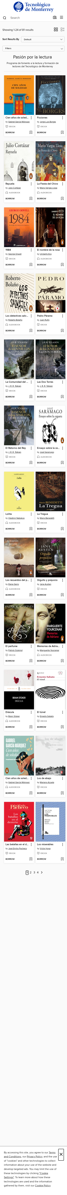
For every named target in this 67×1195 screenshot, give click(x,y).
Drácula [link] (10, 712)
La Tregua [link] (42, 514)
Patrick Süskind (15, 650)
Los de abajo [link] (44, 778)
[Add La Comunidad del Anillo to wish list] (31, 397)
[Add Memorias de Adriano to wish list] (62, 661)
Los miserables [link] (45, 844)
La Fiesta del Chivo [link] (47, 183)
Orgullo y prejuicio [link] (47, 580)
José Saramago (47, 452)
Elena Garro (13, 584)
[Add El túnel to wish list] (62, 727)
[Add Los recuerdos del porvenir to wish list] (31, 595)
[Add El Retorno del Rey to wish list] (31, 463)
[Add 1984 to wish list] (31, 265)
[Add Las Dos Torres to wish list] (62, 397)
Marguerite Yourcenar (49, 650)
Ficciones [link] (42, 117)
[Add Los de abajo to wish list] (62, 793)
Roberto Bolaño (15, 320)
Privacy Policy (34, 1156)
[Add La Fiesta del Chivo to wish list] (62, 199)
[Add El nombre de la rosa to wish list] (62, 265)
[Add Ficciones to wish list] (62, 133)
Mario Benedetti (47, 518)
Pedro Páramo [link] (45, 316)
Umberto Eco (46, 254)
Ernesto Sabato (47, 716)
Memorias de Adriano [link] (49, 646)
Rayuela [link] (10, 183)
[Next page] (42, 872)
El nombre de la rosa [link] (48, 250)
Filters (8, 48)
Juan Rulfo (44, 320)
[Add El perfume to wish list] (31, 661)
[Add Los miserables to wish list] (62, 859)
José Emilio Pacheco (17, 848)
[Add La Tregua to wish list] (62, 529)
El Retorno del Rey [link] (16, 448)
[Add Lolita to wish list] (31, 529)
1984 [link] (8, 250)
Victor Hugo (45, 848)
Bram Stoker (14, 716)
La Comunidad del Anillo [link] (17, 382)
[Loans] (55, 18)
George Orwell (14, 254)
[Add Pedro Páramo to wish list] (62, 331)
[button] (56, 30)
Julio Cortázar (14, 188)
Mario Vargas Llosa (48, 188)
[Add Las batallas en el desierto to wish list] (31, 859)
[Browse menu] (62, 17)
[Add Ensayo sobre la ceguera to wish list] (62, 463)
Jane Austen (45, 584)
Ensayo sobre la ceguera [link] (49, 448)
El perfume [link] (11, 646)
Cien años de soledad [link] (17, 117)
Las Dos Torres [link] (45, 382)
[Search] (4, 17)
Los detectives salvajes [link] (17, 316)
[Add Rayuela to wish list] (31, 199)
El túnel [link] (41, 712)
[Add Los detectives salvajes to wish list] (31, 331)
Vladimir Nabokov (16, 518)
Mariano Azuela (47, 782)
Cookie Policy (42, 1185)
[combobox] (26, 18)
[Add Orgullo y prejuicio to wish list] (62, 595)
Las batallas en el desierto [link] (17, 844)
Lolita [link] (9, 514)
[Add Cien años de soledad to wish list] (31, 133)
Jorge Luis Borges (48, 122)
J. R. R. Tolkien (14, 386)
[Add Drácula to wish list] (31, 727)
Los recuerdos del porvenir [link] (17, 580)
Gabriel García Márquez (19, 122)
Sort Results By (10, 39)
